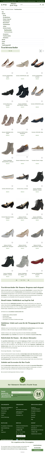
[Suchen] (40, 4)
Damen (3, 13)
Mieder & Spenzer (7, 19)
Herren (3, 39)
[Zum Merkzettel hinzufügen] (12, 73)
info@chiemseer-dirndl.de (36, 433)
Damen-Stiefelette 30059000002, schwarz (37, 217)
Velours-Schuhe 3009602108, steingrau (7, 246)
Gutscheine (5, 37)
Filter (9, 50)
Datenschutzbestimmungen (23, 395)
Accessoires (5, 34)
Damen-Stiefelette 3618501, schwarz (7, 274)
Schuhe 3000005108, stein (22, 75)
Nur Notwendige (37, 447)
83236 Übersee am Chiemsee (37, 429)
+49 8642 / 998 (19, 429)
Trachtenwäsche (7, 36)
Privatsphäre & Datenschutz (7, 425)
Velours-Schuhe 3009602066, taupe (22, 246)
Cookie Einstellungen (37, 445)
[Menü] (43, 4)
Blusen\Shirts (6, 22)
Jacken (4, 26)
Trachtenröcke (6, 20)
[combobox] (29, 4)
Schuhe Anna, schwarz (22, 188)
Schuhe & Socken (7, 28)
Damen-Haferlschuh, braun (22, 160)
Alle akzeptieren (37, 450)
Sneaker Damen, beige (37, 160)
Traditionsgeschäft (6, 45)
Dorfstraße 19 (34, 427)
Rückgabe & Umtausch (36, 411)
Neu (3, 11)
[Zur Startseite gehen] (14, 4)
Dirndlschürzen (6, 17)
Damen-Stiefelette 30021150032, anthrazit (7, 161)
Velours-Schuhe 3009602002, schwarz (22, 217)
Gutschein (33, 413)
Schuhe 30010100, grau (7, 188)
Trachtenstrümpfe (8, 32)
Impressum (3, 432)
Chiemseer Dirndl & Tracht (36, 425)
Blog (32, 419)
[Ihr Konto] (2, 5)
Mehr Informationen (23, 449)
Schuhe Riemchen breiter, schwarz (8, 217)
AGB (2, 430)
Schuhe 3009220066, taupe (8, 76)
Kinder (3, 41)
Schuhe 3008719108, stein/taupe (22, 133)
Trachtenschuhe (8, 30)
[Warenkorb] (6, 4)
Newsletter (33, 415)
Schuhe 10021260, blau (37, 132)
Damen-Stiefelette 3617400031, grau (22, 274)
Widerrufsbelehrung (5, 428)
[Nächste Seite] (28, 280)
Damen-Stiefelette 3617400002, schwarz (22, 104)
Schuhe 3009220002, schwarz (37, 76)
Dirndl (4, 15)
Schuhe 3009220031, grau (37, 104)
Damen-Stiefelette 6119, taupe (7, 133)
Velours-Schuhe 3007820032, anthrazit (37, 246)
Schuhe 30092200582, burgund (37, 274)
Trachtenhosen (6, 24)
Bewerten (33, 417)
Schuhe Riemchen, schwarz (7, 104)
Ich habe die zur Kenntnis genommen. (22, 396)
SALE (3, 43)
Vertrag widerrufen (21, 436)
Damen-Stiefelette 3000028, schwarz (37, 189)
